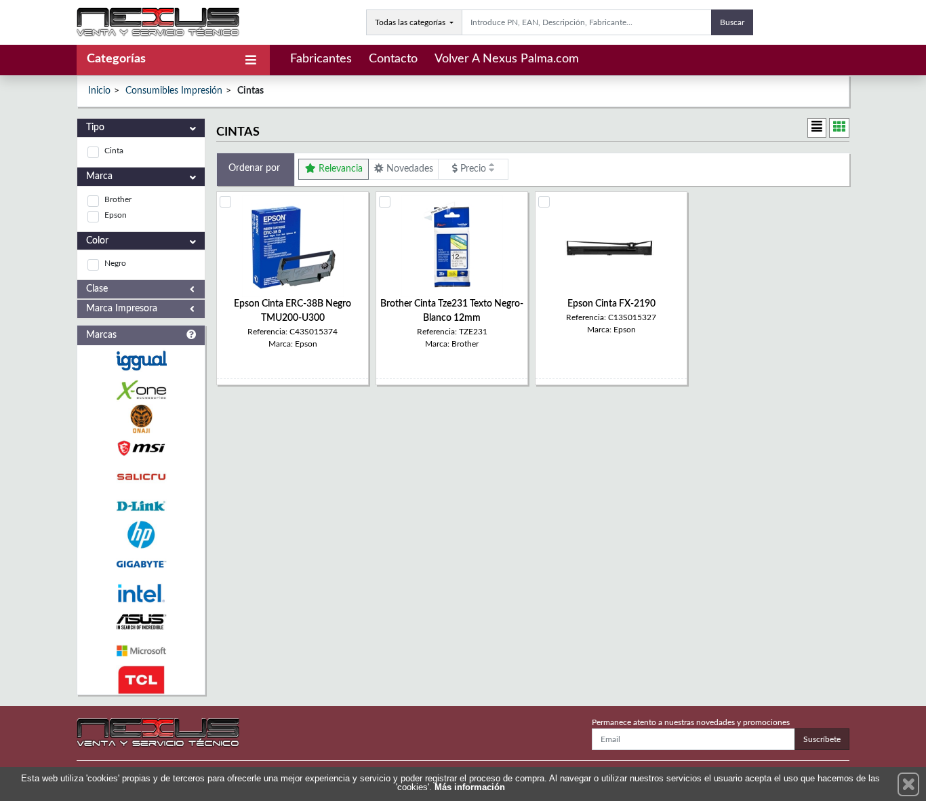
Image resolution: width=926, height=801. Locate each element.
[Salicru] (141, 477)
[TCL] (141, 680)
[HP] (141, 534)
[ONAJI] (141, 418)
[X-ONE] (141, 390)
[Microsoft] (141, 650)
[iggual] (141, 360)
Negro (115, 263)
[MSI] (141, 448)
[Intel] (141, 593)
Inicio (99, 91)
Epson (115, 215)
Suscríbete (822, 739)
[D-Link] (141, 506)
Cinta (113, 150)
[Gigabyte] (141, 564)
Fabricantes (321, 59)
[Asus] (141, 622)
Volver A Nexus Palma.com (507, 59)
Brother (118, 199)
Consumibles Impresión (173, 91)
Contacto (393, 59)
